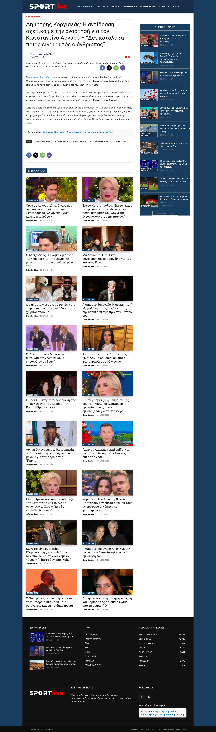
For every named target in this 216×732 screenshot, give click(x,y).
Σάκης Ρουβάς (120, 141)
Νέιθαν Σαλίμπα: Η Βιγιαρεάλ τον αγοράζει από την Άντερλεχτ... (173, 38)
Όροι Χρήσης (162, 729)
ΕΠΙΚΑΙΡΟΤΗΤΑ (147, 63)
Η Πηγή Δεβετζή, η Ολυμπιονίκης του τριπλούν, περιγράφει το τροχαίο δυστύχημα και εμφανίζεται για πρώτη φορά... (105, 405)
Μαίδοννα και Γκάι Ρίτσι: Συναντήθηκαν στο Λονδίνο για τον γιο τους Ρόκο (106, 258)
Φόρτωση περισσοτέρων (164, 213)
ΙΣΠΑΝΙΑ (144, 45)
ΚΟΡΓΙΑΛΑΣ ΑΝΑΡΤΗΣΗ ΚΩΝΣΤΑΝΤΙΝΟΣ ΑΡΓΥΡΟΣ (72, 141)
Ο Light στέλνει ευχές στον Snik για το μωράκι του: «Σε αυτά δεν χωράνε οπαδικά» (50, 308)
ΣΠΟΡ (114, 6)
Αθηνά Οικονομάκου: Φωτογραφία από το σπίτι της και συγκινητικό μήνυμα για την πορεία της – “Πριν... (50, 455)
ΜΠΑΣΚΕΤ (100, 6)
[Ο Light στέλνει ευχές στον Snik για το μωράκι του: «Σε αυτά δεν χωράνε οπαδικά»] (51, 288)
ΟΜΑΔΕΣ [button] (162, 6)
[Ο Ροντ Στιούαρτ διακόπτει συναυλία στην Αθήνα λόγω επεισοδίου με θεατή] (51, 338)
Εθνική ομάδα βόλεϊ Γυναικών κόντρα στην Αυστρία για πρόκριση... (174, 111)
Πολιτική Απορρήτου (177, 729)
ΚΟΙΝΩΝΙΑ (145, 206)
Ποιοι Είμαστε (137, 729)
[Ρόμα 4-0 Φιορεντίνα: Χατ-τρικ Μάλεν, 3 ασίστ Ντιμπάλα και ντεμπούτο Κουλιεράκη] (149, 183)
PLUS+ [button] (176, 6)
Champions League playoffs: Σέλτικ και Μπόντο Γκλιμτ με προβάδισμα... (173, 164)
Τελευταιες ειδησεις (146, 134)
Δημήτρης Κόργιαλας (42, 141)
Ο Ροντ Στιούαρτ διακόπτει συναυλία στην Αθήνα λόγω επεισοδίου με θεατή (45, 357)
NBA (143, 82)
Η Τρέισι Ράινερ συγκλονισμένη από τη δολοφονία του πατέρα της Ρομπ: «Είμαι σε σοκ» (51, 403)
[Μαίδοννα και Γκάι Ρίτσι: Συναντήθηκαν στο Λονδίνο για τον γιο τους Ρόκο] (107, 238)
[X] (109, 68)
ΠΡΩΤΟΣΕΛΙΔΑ (130, 6)
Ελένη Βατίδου (46, 54)
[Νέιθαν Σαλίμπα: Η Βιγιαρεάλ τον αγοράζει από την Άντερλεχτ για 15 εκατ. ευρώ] (149, 40)
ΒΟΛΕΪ (143, 117)
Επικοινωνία (150, 729)
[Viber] (123, 68)
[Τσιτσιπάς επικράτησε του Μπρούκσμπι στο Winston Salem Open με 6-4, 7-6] (149, 130)
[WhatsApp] (116, 68)
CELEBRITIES (33, 16)
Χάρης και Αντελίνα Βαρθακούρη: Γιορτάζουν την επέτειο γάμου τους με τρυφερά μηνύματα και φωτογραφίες (107, 504)
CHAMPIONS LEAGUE (146, 170)
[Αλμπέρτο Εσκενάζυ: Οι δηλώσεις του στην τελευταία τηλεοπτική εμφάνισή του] (107, 532)
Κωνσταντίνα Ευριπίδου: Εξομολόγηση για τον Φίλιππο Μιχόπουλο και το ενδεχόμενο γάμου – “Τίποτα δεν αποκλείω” (48, 554)
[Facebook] (102, 68)
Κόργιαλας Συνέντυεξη (104, 141)
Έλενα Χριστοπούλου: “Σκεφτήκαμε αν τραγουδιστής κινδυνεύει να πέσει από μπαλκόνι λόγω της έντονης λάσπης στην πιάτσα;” (107, 211)
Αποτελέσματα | (147, 705)
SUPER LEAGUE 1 (148, 100)
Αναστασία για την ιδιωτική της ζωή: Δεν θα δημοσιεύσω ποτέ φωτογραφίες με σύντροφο (104, 357)
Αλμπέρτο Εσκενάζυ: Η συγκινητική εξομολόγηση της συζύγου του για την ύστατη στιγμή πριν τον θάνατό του (107, 310)
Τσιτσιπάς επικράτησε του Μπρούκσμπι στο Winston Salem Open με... (175, 128)
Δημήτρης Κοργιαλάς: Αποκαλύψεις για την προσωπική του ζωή (78, 132)
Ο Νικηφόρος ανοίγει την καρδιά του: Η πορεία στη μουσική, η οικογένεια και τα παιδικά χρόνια (49, 602)
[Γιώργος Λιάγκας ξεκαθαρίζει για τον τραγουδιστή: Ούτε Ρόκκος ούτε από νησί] (107, 433)
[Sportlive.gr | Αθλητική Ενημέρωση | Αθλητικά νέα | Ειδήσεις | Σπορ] (46, 692)
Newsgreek (161, 705)
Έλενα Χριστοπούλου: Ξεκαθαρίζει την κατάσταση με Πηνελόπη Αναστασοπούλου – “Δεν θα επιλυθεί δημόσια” (50, 504)
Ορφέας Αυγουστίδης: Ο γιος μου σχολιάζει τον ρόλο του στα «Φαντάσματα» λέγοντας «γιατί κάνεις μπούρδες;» (49, 211)
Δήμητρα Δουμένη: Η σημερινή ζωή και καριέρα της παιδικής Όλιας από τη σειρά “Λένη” (107, 602)
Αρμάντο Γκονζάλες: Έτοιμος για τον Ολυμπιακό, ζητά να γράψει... (173, 93)
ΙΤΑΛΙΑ (144, 188)
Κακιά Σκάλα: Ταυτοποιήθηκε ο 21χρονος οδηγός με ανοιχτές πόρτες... (174, 199)
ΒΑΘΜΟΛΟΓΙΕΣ (147, 6)
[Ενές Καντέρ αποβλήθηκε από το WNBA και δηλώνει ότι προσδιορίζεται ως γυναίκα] (149, 77)
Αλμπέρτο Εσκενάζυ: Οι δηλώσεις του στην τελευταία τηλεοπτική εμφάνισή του (106, 552)
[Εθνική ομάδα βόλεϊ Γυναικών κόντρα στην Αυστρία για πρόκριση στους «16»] (149, 113)
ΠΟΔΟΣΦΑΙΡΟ (83, 6)
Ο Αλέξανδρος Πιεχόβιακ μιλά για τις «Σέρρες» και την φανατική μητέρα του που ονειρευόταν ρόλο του (50, 260)
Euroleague (147, 153)
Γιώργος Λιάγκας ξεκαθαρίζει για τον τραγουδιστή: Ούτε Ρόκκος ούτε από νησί (105, 453)
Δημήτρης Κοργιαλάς (39, 77)
